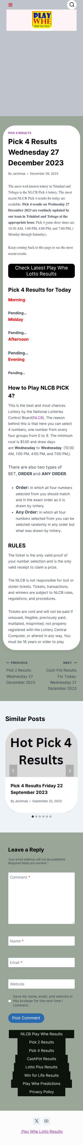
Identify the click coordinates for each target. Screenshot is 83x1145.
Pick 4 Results (19, 133)
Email (16, 962)
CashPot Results (41, 1059)
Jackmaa (19, 173)
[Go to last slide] (13, 771)
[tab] (33, 816)
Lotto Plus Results (41, 1067)
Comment (20, 877)
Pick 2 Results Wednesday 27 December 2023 (20, 673)
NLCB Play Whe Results (42, 1034)
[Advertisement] (41, 74)
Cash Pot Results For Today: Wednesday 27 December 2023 (61, 676)
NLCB (38, 417)
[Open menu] (10, 4)
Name (17, 941)
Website (17, 984)
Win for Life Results (41, 1075)
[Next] (70, 771)
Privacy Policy (41, 1092)
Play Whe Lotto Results (41, 1131)
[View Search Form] (72, 5)
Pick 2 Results (41, 1042)
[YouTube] (46, 1121)
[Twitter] (36, 1121)
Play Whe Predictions (41, 1083)
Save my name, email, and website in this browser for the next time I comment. (43, 1000)
